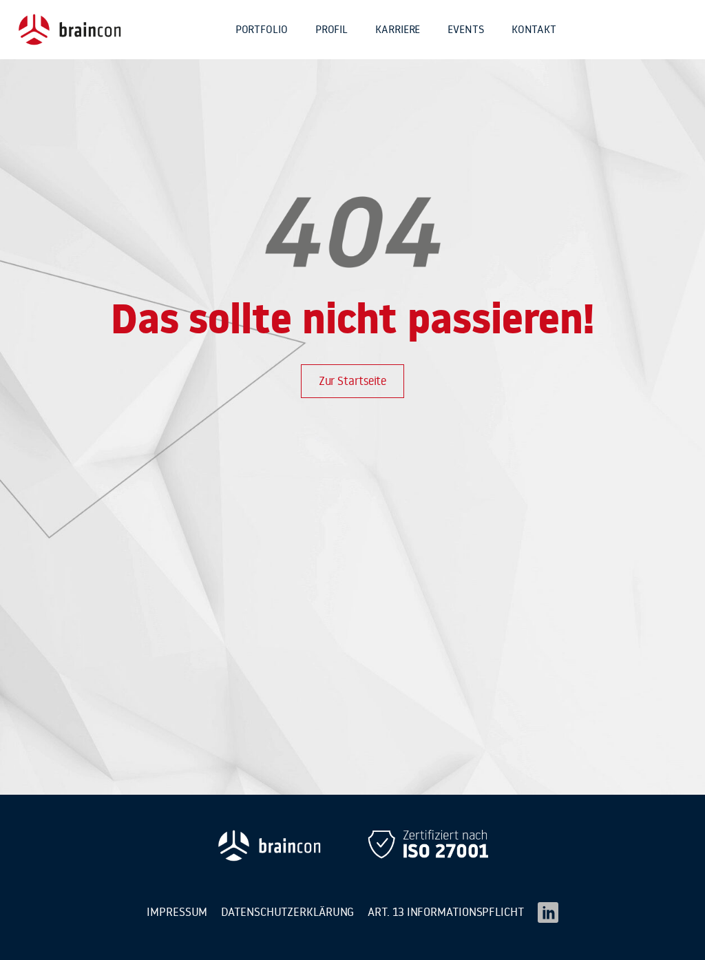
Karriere (397, 29)
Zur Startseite (353, 380)
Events (465, 29)
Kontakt (534, 29)
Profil (331, 29)
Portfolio (261, 29)
